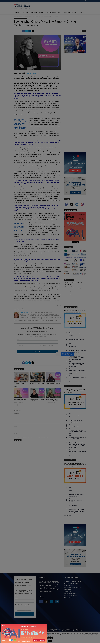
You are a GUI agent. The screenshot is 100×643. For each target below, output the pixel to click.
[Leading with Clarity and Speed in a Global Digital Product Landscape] (53, 377)
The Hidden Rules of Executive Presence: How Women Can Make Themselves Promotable (20, 401)
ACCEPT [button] (50, 638)
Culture (15, 381)
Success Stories (68, 293)
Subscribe (40, 0)
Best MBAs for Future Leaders (72, 284)
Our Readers (24, 0)
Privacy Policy (37, 634)
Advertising (61, 0)
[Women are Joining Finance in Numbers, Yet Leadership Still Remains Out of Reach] (53, 393)
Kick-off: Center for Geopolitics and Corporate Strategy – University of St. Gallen (77, 372)
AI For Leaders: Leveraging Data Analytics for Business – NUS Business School (76, 365)
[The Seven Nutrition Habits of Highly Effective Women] (37, 377)
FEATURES (74, 12)
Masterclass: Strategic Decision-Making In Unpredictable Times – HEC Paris (77, 431)
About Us (18, 0)
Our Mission (35, 0)
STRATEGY (33, 12)
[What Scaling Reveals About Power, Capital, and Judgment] (37, 393)
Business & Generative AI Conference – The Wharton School (77, 351)
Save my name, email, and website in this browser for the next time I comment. (32, 437)
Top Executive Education (53, 0)
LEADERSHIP (17, 12)
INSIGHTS (66, 12)
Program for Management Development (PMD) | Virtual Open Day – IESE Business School (76, 357)
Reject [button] (50, 641)
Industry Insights (68, 291)
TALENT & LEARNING (50, 12)
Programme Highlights (70, 286)
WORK (40, 12)
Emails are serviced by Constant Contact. (41, 347)
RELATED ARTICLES (18, 369)
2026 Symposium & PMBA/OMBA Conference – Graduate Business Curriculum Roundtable (76, 511)
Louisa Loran (31, 73)
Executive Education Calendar (71, 297)
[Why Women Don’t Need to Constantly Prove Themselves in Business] (21, 377)
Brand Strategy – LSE (74, 426)
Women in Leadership (27, 16)
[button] (85, 0)
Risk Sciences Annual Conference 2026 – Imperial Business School (76, 340)
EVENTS (81, 12)
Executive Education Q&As (71, 295)
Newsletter (45, 0)
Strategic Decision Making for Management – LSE (75, 421)
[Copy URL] (32, 31)
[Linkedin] (29, 31)
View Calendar (67, 381)
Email (18, 339)
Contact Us (73, 0)
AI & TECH (25, 12)
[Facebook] (23, 31)
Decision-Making (33, 397)
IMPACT (59, 12)
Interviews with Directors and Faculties (73, 288)
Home (15, 0)
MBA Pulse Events (69, 299)
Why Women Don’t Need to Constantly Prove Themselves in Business (20, 385)
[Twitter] (26, 31)
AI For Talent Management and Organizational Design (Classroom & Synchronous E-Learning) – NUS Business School (77, 445)
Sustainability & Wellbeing (34, 381)
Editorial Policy (67, 0)
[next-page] (17, 405)
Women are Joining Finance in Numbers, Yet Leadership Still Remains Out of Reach (52, 401)
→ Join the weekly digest (37, 351)
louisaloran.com (52, 320)
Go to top (59, 305)
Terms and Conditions (48, 634)
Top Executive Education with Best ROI (73, 282)
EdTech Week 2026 (73, 505)
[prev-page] (14, 405)
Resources (29, 0)
